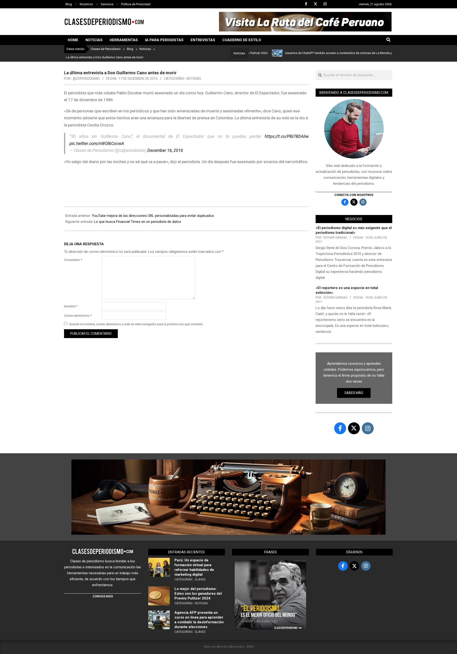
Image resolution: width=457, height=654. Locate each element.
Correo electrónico (78, 315)
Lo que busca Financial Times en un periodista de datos (137, 222)
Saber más (353, 393)
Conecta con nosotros (353, 195)
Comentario (73, 260)
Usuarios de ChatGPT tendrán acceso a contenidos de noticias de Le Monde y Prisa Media (329, 53)
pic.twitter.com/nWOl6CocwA (97, 143)
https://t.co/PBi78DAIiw (287, 136)
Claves (200, 579)
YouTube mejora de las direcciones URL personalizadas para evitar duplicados (153, 216)
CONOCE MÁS (103, 596)
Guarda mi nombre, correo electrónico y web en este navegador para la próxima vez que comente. (136, 324)
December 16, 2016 (165, 150)
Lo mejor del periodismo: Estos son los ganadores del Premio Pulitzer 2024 (198, 593)
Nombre (70, 306)
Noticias (193, 78)
